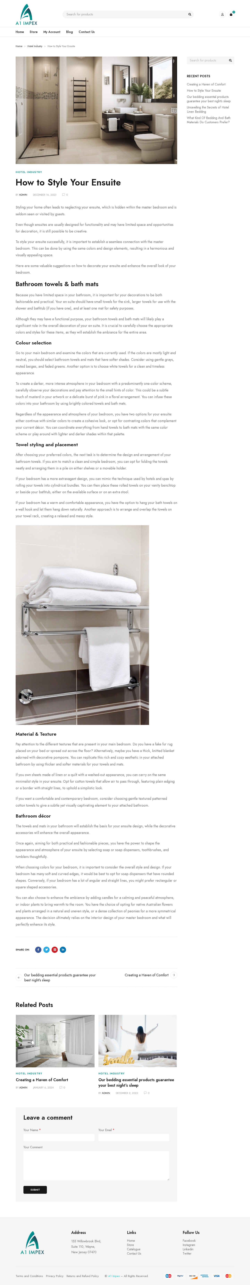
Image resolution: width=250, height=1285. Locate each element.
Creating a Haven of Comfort (147, 975)
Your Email (106, 1130)
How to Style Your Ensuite (204, 90)
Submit (35, 1190)
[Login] (222, 14)
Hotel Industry (35, 46)
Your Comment (32, 1147)
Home (19, 46)
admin (23, 195)
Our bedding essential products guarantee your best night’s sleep (136, 1082)
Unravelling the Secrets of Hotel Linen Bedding (208, 109)
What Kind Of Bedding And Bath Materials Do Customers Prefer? (208, 120)
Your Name (32, 1130)
